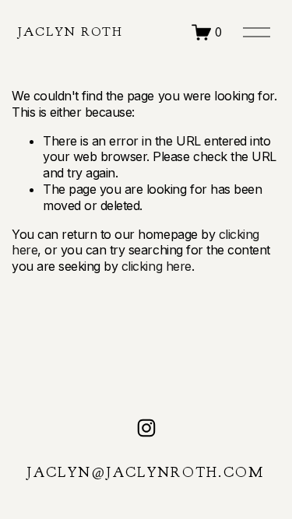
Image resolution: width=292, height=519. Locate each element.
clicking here (156, 266)
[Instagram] (146, 428)
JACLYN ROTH (71, 32)
